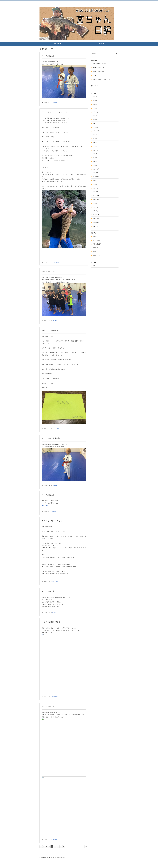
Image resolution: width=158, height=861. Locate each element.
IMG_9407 (45, 505)
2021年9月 (96, 203)
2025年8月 (96, 104)
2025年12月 (96, 100)
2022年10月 (96, 176)
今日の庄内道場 (48, 56)
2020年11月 (96, 218)
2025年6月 (96, 112)
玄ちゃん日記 (56, 262)
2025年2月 (96, 123)
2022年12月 (96, 169)
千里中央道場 (96, 240)
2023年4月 (96, 154)
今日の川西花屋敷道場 (51, 622)
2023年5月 (96, 150)
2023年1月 (96, 165)
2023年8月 (96, 138)
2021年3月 (96, 207)
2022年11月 (96, 173)
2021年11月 (96, 195)
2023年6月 (96, 146)
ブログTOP (116, 3)
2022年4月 (96, 180)
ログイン (95, 265)
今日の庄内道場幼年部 (51, 438)
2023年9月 (96, 134)
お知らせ (95, 236)
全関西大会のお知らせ (99, 71)
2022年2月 (96, 184)
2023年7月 (96, 142)
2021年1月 (96, 211)
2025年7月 (96, 108)
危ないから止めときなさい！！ (101, 79)
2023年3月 (96, 157)
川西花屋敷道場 (55, 697)
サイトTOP (109, 3)
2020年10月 (96, 222)
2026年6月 (96, 96)
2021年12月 (96, 192)
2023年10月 (96, 131)
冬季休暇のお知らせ (98, 67)
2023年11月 (96, 127)
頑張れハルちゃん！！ (51, 330)
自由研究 (95, 75)
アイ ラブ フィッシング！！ (55, 112)
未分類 (95, 251)
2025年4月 (96, 119)
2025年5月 (96, 115)
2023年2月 (96, 161)
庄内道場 (55, 102)
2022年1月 (96, 188)
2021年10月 (96, 199)
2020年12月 (96, 214)
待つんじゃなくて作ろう (52, 521)
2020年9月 (96, 226)
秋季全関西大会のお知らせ (100, 63)
